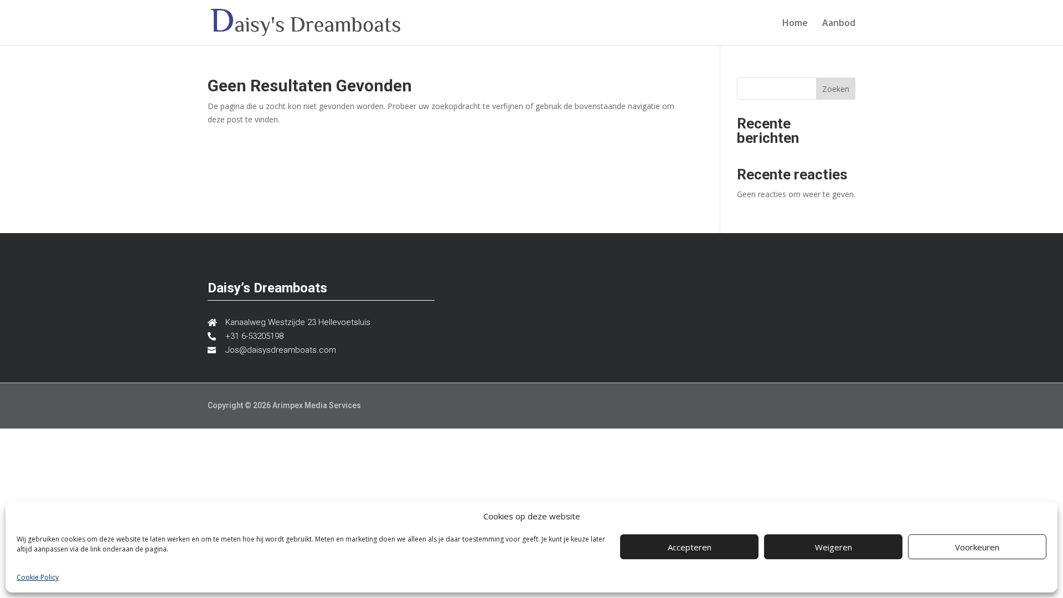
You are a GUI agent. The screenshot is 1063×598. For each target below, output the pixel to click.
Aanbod (838, 24)
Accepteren (689, 547)
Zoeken (835, 89)
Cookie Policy (38, 577)
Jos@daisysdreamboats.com (280, 350)
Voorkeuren (977, 547)
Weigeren (833, 547)
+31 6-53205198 (254, 336)
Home (795, 24)
